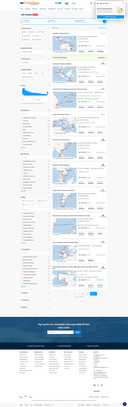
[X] (98, 385)
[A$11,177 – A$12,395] (34, 94)
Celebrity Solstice (82, 359)
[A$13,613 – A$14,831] (36, 94)
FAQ (52, 405)
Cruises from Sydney (38, 355)
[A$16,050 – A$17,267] (39, 94)
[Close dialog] (123, 3)
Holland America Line (68, 361)
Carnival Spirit (82, 372)
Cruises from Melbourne (39, 364)
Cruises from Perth (38, 366)
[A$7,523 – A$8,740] (30, 93)
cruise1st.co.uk (105, 405)
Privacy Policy (47, 405)
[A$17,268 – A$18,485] (40, 94)
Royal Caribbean (67, 355)
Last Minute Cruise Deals (54, 364)
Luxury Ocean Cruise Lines (54, 366)
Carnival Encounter (83, 368)
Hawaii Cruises (23, 368)
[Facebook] (94, 385)
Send (77, 332)
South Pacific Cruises (24, 361)
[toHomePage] (30, 3)
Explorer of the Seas (83, 357)
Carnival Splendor (82, 370)
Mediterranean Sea (24, 359)
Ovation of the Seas (83, 355)
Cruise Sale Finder (53, 359)
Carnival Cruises (67, 357)
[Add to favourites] (75, 37)
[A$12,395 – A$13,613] (35, 94)
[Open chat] (125, 404)
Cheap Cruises (52, 355)
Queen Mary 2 (82, 364)
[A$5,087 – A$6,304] (27, 93)
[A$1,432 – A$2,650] (24, 91)
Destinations (35, 9)
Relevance (102, 28)
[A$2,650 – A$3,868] (25, 92)
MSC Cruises (66, 368)
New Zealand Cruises (24, 357)
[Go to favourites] (91, 3)
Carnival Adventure (83, 366)
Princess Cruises (67, 359)
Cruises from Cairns (38, 361)
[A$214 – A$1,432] (22, 91)
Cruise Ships (67, 9)
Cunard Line (66, 366)
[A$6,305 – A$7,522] (29, 93)
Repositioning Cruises (53, 368)
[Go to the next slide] (104, 106)
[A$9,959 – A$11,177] (32, 94)
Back (66, 294)
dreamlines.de (81, 405)
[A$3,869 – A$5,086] (26, 93)
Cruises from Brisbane (39, 357)
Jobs (31, 405)
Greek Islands (22, 372)
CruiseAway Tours (52, 9)
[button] (35, 28)
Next (92, 294)
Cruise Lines (60, 9)
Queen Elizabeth (82, 361)
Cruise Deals (27, 9)
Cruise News (97, 391)
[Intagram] (102, 385)
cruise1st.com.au (97, 405)
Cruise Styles (74, 9)
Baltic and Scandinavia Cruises (26, 370)
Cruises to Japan (23, 366)
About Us (81, 9)
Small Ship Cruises (53, 372)
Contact (21, 405)
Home (21, 9)
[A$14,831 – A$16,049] (37, 94)
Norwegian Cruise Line (68, 364)
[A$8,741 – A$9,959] (31, 93)
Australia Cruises (23, 355)
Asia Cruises (22, 364)
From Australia (42, 9)
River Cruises (52, 370)
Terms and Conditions (37, 405)
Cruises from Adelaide (39, 359)
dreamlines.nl (89, 405)
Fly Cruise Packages (53, 361)
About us (26, 405)
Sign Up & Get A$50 (110, 17)
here (81, 336)
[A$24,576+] (47, 93)
